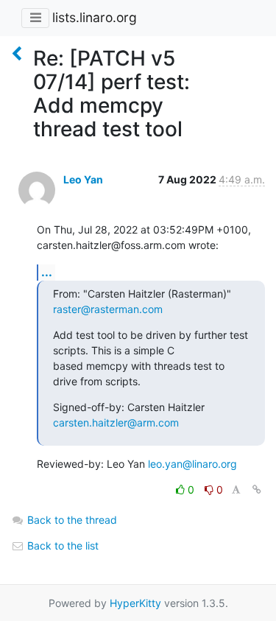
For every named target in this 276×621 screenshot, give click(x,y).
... (46, 271)
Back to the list (61, 545)
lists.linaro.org (94, 17)
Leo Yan (83, 179)
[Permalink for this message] (257, 489)
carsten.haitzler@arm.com (116, 422)
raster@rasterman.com (108, 309)
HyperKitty (135, 603)
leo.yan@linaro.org (192, 463)
